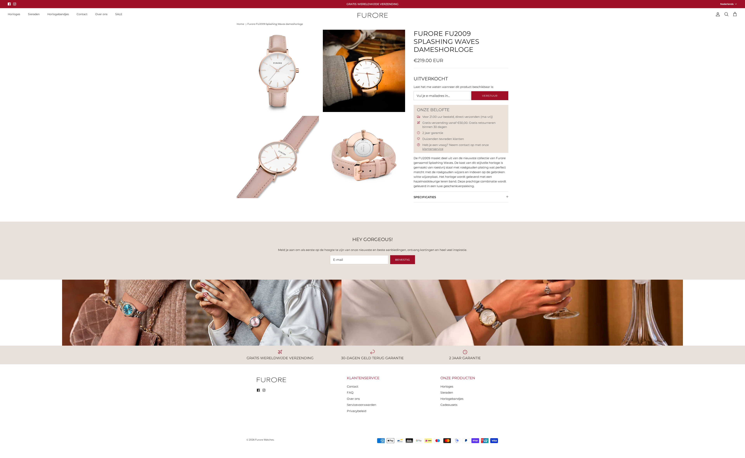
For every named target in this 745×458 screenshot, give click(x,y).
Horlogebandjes (58, 14)
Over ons (101, 14)
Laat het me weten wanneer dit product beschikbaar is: (454, 87)
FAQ (350, 392)
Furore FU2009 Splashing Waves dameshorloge (275, 24)
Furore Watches (264, 439)
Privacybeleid (356, 411)
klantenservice (432, 149)
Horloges (14, 14)
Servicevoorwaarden (361, 405)
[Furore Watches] (373, 15)
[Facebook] (9, 4)
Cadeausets (448, 405)
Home (240, 24)
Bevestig (402, 259)
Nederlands (727, 4)
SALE (118, 14)
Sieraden (34, 14)
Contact (82, 14)
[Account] (717, 14)
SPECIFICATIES (425, 197)
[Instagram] (14, 4)
